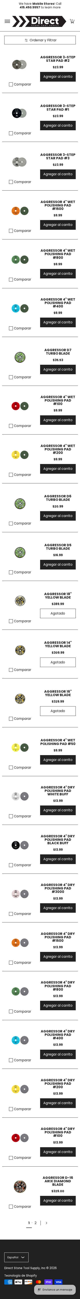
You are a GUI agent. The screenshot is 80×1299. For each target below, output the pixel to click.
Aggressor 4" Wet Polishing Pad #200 (58, 449)
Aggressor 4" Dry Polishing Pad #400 (58, 1035)
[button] (72, 21)
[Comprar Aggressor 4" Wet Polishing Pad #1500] (20, 211)
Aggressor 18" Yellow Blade (58, 595)
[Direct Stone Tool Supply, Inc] (39, 21)
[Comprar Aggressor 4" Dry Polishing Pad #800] (20, 991)
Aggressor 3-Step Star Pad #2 (57, 59)
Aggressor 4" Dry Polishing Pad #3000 (58, 888)
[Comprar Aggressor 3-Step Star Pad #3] (20, 162)
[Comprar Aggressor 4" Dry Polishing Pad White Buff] (20, 796)
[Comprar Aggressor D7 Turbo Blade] (20, 357)
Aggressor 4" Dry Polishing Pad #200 (58, 1083)
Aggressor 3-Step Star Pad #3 (57, 156)
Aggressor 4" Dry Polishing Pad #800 (58, 986)
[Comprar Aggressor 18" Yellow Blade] (20, 601)
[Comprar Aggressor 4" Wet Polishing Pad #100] (20, 406)
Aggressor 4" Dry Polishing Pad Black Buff (58, 840)
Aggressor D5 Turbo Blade (57, 547)
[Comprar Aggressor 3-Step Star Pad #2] (20, 65)
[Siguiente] (48, 1223)
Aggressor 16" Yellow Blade (58, 693)
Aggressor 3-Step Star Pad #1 (57, 107)
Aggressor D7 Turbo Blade (57, 352)
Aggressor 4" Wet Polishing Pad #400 (58, 303)
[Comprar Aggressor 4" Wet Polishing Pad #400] (20, 308)
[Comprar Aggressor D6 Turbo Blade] (20, 504)
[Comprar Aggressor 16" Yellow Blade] (20, 699)
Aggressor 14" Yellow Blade (58, 644)
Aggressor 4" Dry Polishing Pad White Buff (58, 791)
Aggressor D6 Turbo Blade (57, 498)
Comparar (22, 84)
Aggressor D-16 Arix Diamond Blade (58, 1181)
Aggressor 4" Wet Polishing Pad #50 (58, 742)
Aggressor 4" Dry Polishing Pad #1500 (58, 937)
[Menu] (7, 21)
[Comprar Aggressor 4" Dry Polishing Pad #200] (20, 1089)
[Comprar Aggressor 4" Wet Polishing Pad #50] (20, 748)
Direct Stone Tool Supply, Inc (24, 1268)
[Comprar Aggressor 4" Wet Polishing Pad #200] (20, 455)
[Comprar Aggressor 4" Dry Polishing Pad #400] (20, 1040)
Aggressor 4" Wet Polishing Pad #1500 (58, 205)
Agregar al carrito (58, 76)
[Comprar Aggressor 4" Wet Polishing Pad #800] (20, 260)
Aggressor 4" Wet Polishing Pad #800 (58, 254)
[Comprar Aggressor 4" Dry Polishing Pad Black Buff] (20, 845)
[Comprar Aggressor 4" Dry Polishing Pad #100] (20, 1138)
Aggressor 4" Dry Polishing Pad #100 (58, 1132)
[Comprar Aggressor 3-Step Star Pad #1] (20, 113)
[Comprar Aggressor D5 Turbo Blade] (20, 552)
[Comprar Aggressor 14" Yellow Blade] (20, 650)
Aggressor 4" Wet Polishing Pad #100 (58, 400)
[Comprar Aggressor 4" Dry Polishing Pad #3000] (20, 894)
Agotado (58, 613)
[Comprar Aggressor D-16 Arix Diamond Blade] (20, 1187)
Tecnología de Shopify (20, 1276)
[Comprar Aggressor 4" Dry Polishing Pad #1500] (20, 943)
